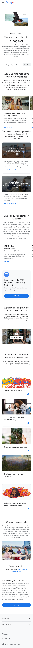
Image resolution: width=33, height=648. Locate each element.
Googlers (27, 65)
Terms (10, 638)
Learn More (16, 296)
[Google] (9, 2)
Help (6, 644)
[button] (16, 337)
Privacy (4, 638)
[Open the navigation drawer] (3, 2)
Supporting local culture (14, 65)
